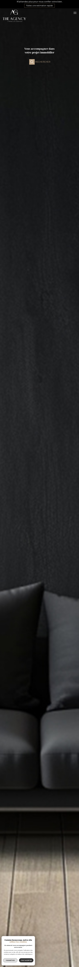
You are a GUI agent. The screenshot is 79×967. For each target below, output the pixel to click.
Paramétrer (10, 960)
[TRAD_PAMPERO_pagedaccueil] (14, 23)
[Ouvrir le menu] (75, 13)
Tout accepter (26, 960)
